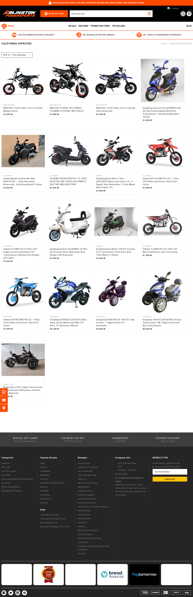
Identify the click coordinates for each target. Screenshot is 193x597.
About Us (82, 479)
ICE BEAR (44, 491)
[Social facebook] (3, 592)
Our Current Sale (85, 471)
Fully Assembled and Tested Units (17, 479)
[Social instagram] (17, 592)
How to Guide (84, 511)
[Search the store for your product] (149, 13)
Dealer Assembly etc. (87, 503)
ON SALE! (5, 483)
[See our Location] (4, 408)
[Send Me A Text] (4, 392)
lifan (42, 463)
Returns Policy (84, 518)
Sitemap (81, 553)
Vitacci (43, 467)
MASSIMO (44, 475)
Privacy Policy (84, 515)
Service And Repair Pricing (90, 538)
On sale (72, 26)
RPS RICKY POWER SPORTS (52, 483)
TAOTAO (44, 479)
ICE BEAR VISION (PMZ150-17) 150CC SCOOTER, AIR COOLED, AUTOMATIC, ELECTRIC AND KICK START (68, 181)
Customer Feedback (87, 499)
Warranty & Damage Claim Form (54, 527)
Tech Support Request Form (53, 519)
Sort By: (7, 55)
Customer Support (86, 495)
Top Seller (6, 475)
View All (44, 503)
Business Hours (85, 491)
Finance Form (84, 463)
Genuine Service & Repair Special (93, 507)
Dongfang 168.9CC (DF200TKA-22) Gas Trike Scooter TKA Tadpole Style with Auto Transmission (162, 323)
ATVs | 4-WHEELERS (10, 487)
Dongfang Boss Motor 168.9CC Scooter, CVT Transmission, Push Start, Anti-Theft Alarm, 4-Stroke (115, 252)
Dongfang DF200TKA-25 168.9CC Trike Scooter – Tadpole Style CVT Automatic (115, 323)
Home (163, 44)
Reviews (81, 526)
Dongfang (44, 495)
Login (183, 13)
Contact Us (83, 542)
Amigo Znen (45, 499)
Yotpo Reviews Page (87, 475)
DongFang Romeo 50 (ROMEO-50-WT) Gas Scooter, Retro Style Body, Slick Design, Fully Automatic (68, 252)
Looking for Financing (88, 467)
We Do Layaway (85, 534)
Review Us (82, 522)
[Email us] (4, 400)
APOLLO (44, 487)
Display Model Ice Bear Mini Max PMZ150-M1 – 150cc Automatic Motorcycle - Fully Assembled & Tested (22, 181)
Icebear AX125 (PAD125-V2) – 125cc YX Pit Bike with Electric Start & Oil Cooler (161, 181)
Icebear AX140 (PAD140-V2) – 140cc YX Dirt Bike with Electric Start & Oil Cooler (21, 323)
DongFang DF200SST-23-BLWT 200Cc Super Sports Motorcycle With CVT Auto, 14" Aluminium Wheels (68, 323)
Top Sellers (118, 26)
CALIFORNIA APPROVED (181, 44)
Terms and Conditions (88, 530)
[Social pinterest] (24, 592)
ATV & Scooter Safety (87, 483)
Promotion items (100, 26)
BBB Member (83, 487)
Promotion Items (9, 471)
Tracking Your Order (49, 515)
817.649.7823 (121, 474)
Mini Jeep (5, 467)
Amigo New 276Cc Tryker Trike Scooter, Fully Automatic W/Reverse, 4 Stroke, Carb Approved (23, 390)
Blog (189, 26)
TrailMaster (45, 471)
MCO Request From (49, 523)
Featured (83, 26)
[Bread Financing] (112, 574)
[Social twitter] (10, 592)
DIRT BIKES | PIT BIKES (11, 491)
